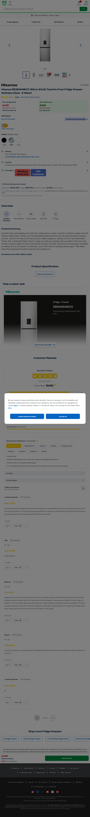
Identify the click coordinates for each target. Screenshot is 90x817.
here (15, 405)
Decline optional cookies (27, 416)
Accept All (63, 416)
